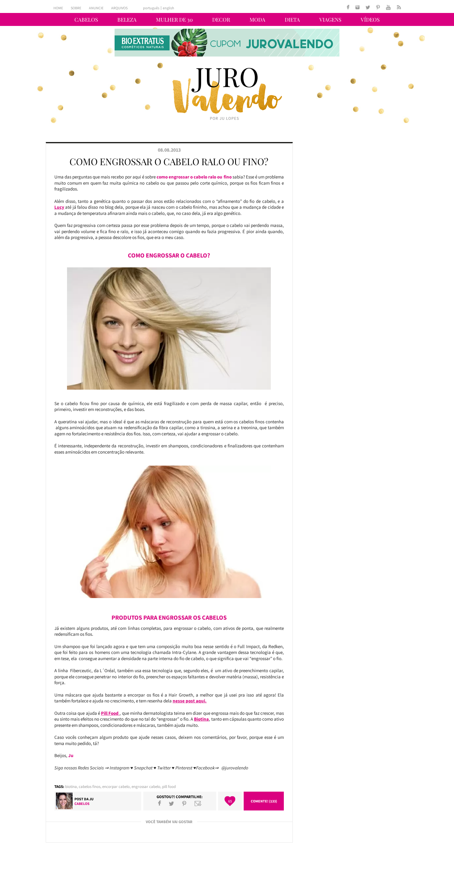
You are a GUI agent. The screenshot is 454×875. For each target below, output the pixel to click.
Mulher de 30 (174, 19)
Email (198, 803)
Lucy (59, 207)
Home (58, 8)
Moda (257, 19)
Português (151, 8)
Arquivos (119, 8)
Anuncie (96, 8)
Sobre (76, 8)
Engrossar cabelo (146, 786)
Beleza (127, 19)
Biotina (201, 719)
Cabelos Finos (89, 786)
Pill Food (110, 713)
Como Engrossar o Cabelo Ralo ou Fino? (168, 161)
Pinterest (184, 803)
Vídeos (370, 19)
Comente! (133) (264, 801)
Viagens (330, 19)
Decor (221, 19)
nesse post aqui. (190, 701)
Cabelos (86, 19)
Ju (91, 799)
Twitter (171, 803)
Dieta (292, 19)
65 (230, 801)
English (168, 8)
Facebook (159, 803)
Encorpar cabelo (116, 786)
